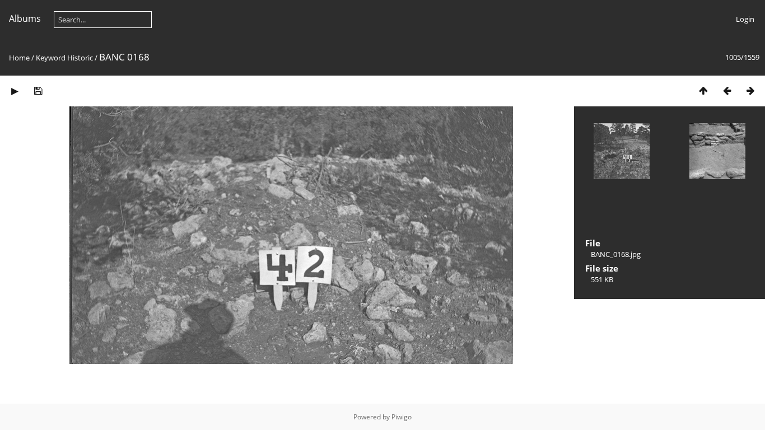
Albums (25, 18)
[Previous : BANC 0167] (727, 90)
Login (745, 19)
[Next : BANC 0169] (750, 90)
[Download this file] (38, 90)
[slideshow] (14, 90)
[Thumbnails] (703, 90)
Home (19, 58)
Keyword (51, 58)
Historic (80, 58)
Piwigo (401, 417)
